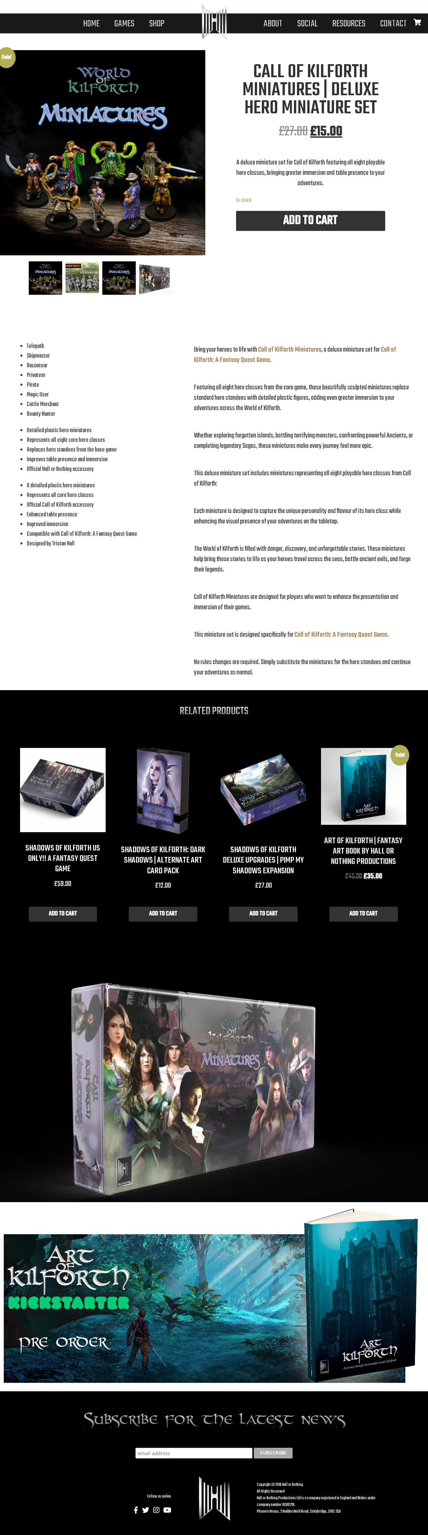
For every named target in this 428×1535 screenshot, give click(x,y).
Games (124, 24)
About (273, 24)
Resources (348, 24)
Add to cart (310, 220)
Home (91, 24)
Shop (157, 24)
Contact (393, 24)
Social (307, 24)
